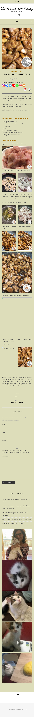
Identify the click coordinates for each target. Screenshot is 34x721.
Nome (4, 424)
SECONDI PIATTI (19, 71)
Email (4, 432)
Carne (12, 71)
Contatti (24, 709)
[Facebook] (6, 85)
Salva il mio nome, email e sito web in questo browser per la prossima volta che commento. (15, 451)
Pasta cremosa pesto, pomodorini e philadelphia (16, 519)
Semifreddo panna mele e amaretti (12, 523)
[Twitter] (10, 85)
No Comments (21, 79)
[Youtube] (13, 85)
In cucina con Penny (17, 8)
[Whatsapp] (17, 85)
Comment (5, 456)
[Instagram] (3, 85)
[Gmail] (20, 85)
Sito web (4, 440)
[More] (23, 85)
